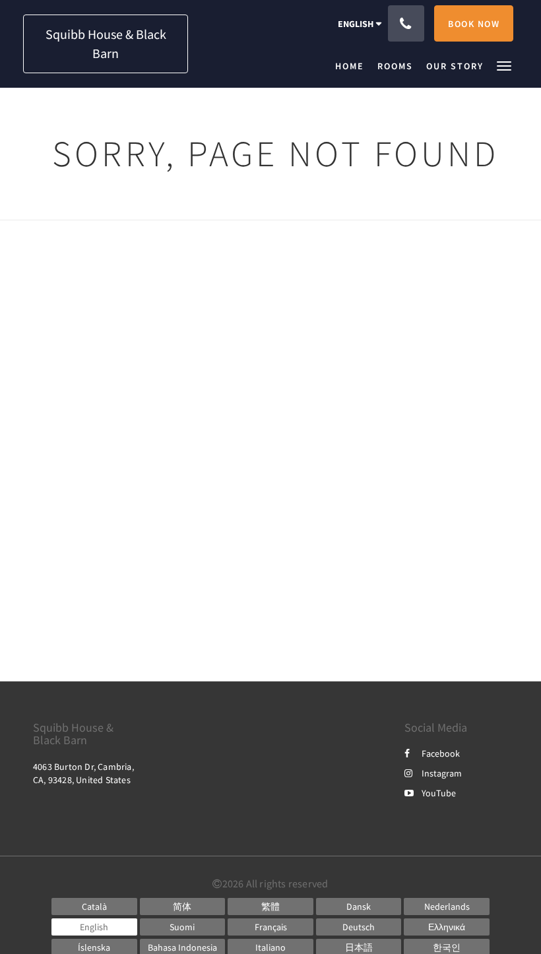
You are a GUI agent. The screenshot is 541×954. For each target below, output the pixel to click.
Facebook (441, 753)
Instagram (442, 773)
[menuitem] (353, 66)
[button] (504, 65)
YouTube (439, 793)
